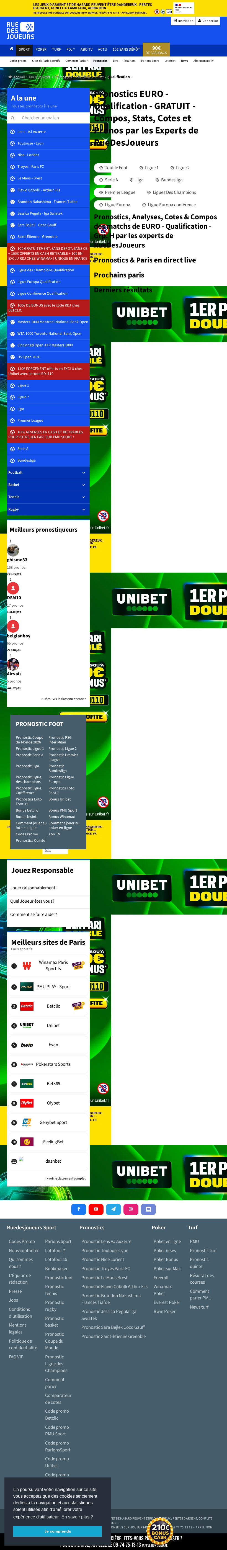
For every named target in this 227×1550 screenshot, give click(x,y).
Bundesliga (171, 180)
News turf (199, 1307)
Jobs (13, 1300)
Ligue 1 (151, 167)
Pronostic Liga (27, 766)
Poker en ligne (167, 1241)
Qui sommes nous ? (21, 1263)
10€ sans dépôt (126, 49)
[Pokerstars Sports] (48, 1064)
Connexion (210, 21)
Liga (139, 180)
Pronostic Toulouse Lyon (104, 1250)
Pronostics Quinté (30, 840)
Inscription (186, 21)
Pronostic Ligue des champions (28, 779)
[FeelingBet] (48, 1141)
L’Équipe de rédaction (20, 1279)
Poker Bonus (166, 1259)
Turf (56, 49)
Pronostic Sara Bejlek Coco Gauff (113, 1327)
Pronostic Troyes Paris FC (105, 1268)
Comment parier (55, 1383)
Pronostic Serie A (29, 755)
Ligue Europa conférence (171, 205)
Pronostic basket (54, 1322)
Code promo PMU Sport (57, 1431)
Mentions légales (18, 1328)
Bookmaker (56, 1268)
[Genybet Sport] (48, 1122)
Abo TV (54, 834)
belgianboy (18, 636)
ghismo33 (17, 560)
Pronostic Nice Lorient (102, 1259)
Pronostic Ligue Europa (61, 779)
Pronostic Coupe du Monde (54, 1341)
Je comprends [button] (57, 1531)
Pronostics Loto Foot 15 (29, 802)
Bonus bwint (26, 817)
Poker (41, 49)
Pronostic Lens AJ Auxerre (106, 1241)
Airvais (14, 674)
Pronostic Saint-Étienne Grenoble (113, 1336)
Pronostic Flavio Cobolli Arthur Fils (114, 1286)
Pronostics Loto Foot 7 (61, 791)
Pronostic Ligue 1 (30, 748)
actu (102, 49)
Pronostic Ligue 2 (62, 748)
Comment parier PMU (200, 1295)
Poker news (165, 1250)
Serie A (111, 180)
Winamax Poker (163, 1290)
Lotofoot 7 (55, 1250)
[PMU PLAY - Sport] (48, 986)
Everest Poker (167, 1302)
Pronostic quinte (199, 1263)
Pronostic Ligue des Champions (56, 1364)
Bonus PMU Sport (62, 810)
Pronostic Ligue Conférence (28, 791)
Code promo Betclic (57, 1415)
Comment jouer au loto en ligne (31, 825)
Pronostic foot (59, 1277)
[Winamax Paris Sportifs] (48, 965)
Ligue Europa (117, 205)
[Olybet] (48, 1103)
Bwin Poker (165, 1311)
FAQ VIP (16, 1357)
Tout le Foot (116, 167)
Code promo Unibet (57, 1462)
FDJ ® (70, 49)
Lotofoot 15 (56, 1259)
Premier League (119, 192)
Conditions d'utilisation (20, 1313)
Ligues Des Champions (174, 192)
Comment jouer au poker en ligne (63, 825)
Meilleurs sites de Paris (48, 942)
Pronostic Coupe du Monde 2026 (29, 740)
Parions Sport (58, 1241)
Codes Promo (27, 834)
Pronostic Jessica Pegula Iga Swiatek (108, 1315)
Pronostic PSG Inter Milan (60, 740)
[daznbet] (48, 1161)
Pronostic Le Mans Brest (104, 1277)
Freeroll (161, 1277)
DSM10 (14, 597)
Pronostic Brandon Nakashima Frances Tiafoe (111, 1299)
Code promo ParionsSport (58, 1446)
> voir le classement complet (66, 1178)
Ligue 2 (182, 167)
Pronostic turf (203, 1250)
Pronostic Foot (39, 724)
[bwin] (48, 1045)
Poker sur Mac (167, 1268)
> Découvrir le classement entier (64, 699)
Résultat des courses (202, 1279)
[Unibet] (48, 1025)
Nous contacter (24, 1250)
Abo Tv (86, 49)
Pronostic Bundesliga (57, 768)
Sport (24, 49)
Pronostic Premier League (63, 757)
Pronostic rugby (54, 1306)
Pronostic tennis (54, 1290)
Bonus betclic (27, 810)
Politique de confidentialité (23, 1344)
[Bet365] (48, 1083)
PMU (194, 1241)
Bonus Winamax (61, 817)
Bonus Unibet (59, 799)
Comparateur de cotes (58, 1399)
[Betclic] (48, 1006)
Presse (15, 1291)
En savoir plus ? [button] (77, 1517)
